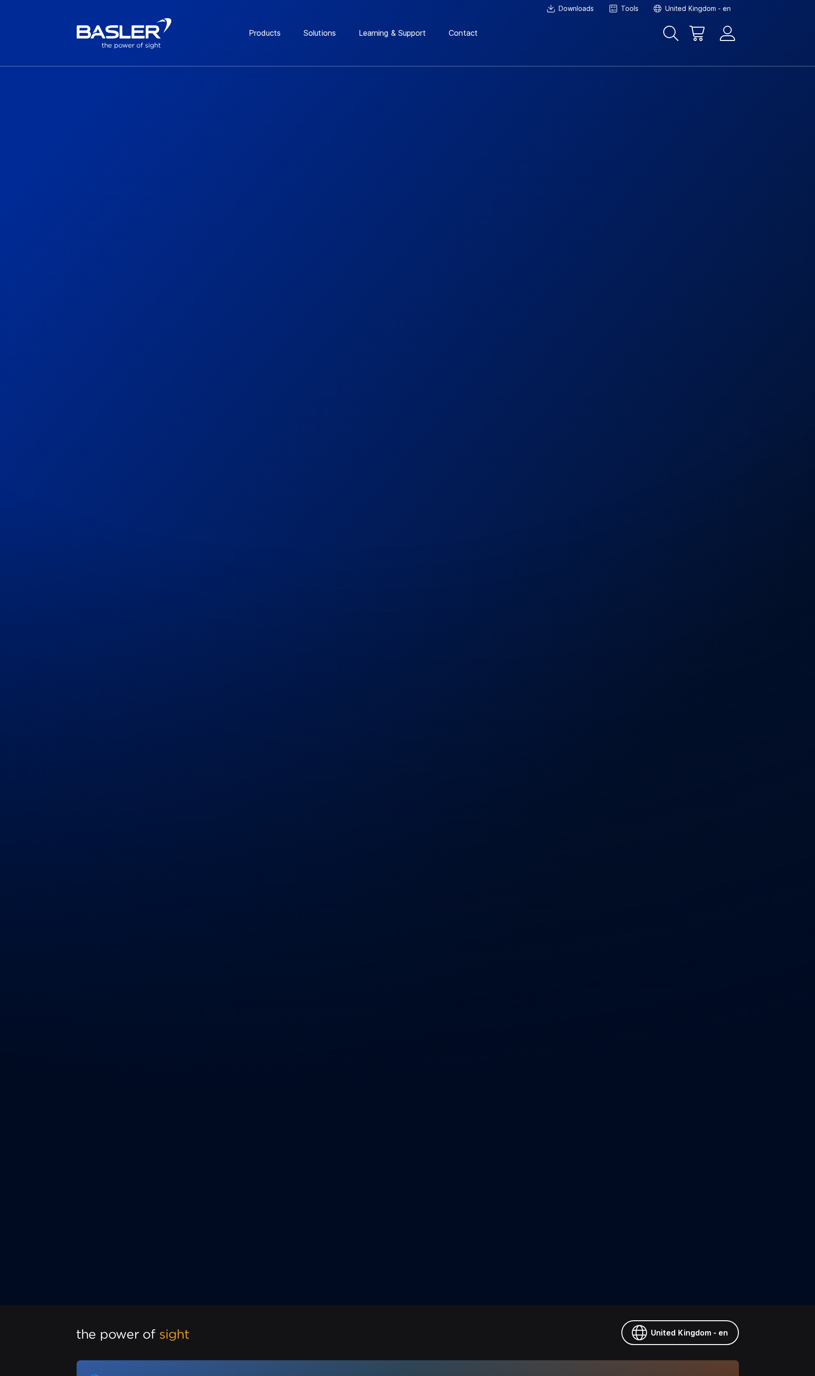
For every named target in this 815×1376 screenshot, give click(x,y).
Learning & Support (392, 33)
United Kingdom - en (689, 1332)
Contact (463, 33)
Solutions (320, 33)
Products (265, 33)
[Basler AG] (124, 33)
